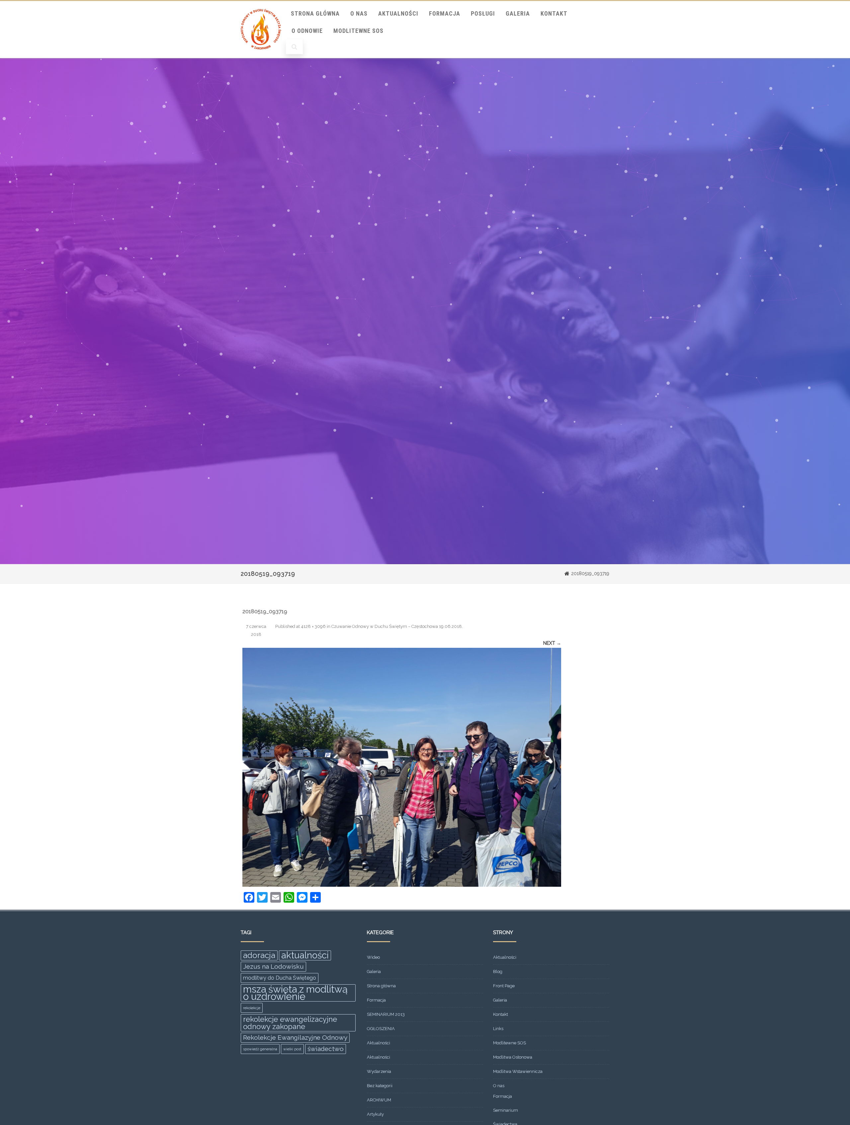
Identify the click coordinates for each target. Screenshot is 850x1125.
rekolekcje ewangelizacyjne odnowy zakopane (290, 1023)
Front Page (504, 985)
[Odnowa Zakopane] (261, 55)
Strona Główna (315, 13)
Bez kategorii (379, 1085)
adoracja (259, 955)
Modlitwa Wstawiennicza (518, 1071)
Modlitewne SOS (358, 30)
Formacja (444, 13)
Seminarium (505, 1110)
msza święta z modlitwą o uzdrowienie (295, 993)
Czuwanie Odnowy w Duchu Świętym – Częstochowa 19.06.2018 (396, 626)
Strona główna (381, 985)
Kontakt (554, 13)
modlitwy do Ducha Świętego (279, 978)
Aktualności (398, 13)
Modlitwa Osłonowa (512, 1057)
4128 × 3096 (313, 626)
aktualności (305, 955)
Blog (497, 971)
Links (498, 1028)
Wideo (373, 957)
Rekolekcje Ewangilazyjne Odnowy (295, 1037)
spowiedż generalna (260, 1049)
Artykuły (375, 1114)
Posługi (483, 13)
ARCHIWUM (379, 1099)
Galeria (518, 13)
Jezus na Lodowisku (273, 966)
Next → (552, 643)
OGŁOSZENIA (381, 1028)
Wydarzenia (379, 1071)
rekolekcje (251, 1008)
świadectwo (325, 1049)
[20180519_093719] (401, 767)
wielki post (292, 1049)
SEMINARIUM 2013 (386, 1014)
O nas (359, 13)
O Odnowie (307, 30)
